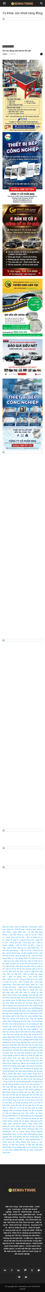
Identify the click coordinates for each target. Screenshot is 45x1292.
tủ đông (31, 992)
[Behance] (5, 1270)
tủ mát (39, 1147)
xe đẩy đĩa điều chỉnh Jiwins (20, 1129)
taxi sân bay (13, 1097)
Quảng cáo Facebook (22, 1068)
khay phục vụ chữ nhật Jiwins (20, 1134)
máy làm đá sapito (23, 1243)
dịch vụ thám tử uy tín (15, 963)
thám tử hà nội (15, 1225)
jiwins (4, 1115)
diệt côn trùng (8, 926)
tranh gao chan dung (21, 984)
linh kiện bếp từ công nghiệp (23, 1139)
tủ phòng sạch (11, 1005)
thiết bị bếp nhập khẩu (28, 1076)
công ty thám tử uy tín (29, 979)
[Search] (41, 3)
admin (4, 54)
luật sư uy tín (30, 934)
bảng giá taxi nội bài (30, 1094)
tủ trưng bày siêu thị (15, 1045)
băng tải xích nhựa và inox (26, 1021)
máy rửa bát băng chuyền (20, 1052)
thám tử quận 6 (12, 940)
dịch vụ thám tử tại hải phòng (29, 1079)
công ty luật (30, 929)
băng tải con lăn (24, 1024)
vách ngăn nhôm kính (25, 1066)
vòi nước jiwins (19, 1118)
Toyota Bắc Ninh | (15, 1073)
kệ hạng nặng (31, 1003)
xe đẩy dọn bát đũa (34, 1144)
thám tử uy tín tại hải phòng (26, 1084)
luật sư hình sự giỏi (25, 945)
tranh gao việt (15, 942)
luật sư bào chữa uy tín (16, 947)
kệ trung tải (19, 1003)
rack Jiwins (12, 1115)
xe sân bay (24, 1097)
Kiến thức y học (8, 46)
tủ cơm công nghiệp (18, 1042)
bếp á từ (26, 1147)
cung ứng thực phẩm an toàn (29, 1113)
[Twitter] (38, 1270)
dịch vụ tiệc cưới (32, 1110)
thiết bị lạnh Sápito (10, 1076)
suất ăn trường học (16, 1110)
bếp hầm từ (24, 1150)
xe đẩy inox (28, 1238)
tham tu (26, 1225)
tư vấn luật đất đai (23, 1248)
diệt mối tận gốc (16, 971)
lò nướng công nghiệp (19, 1039)
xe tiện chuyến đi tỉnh (30, 953)
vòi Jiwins (22, 1115)
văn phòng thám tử (22, 958)
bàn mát (23, 992)
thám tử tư (23, 987)
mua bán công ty (16, 934)
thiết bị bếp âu (34, 987)
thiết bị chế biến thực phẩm (18, 1050)
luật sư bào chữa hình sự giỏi (18, 966)
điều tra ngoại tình (17, 976)
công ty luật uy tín (27, 940)
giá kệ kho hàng (27, 1013)
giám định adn (19, 932)
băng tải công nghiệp (26, 1026)
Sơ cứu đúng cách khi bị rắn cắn (16, 50)
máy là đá (6, 1152)
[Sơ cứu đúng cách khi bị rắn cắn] (22, 32)
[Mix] (25, 1270)
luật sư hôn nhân (26, 1206)
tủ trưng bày (20, 989)
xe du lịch (33, 1097)
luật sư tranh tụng (13, 953)
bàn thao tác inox (26, 1222)
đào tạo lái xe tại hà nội (22, 1241)
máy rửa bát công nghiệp (17, 995)
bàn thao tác (30, 997)
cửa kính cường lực (31, 1060)
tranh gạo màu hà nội (15, 937)
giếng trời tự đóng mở (29, 1063)
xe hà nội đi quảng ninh (22, 1102)
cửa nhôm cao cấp (14, 1060)
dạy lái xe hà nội (35, 1105)
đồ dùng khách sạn (21, 1142)
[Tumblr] (32, 1270)
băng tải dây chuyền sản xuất (23, 1008)
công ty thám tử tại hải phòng (14, 1081)
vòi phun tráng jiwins (17, 1126)
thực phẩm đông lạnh (32, 1073)
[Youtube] (25, 1277)
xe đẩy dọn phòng (16, 1144)
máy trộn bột (12, 992)
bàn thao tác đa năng (21, 1037)
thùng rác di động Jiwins (24, 1121)
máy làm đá (33, 995)
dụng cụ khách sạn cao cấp (22, 1092)
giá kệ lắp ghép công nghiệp (25, 1010)
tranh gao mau (29, 942)
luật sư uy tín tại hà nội (15, 968)
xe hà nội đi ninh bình (25, 1100)
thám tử (10, 929)
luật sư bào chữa (15, 1214)
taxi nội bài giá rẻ (13, 1094)
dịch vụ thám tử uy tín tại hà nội (16, 1108)
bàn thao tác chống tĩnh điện (15, 1034)
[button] (4, 3)
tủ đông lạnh (15, 1047)
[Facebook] (11, 1270)
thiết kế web (19, 929)
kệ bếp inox (26, 1047)
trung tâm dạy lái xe (19, 1105)
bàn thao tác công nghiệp (27, 1016)
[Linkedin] (18, 1270)
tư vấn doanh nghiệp (31, 1089)
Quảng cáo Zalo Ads (18, 1071)
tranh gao (33, 926)
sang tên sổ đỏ (24, 1087)
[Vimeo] (19, 1277)
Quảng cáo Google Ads (12, 1238)
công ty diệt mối (31, 971)
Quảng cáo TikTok (12, 1235)
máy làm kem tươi (17, 997)
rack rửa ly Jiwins (16, 1131)
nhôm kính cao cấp (16, 1058)
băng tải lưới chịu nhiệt (27, 1005)
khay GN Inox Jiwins (26, 1136)
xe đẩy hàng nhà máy (25, 1000)
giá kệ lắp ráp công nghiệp (26, 1029)
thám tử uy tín (20, 961)
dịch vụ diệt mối (21, 926)
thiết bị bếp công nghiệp (12, 1147)
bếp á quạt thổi (36, 1150)
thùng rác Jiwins (32, 1115)
